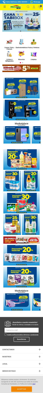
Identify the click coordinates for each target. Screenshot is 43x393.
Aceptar (21, 389)
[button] (28, 7)
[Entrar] (34, 7)
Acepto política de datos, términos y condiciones (22, 335)
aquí (33, 384)
